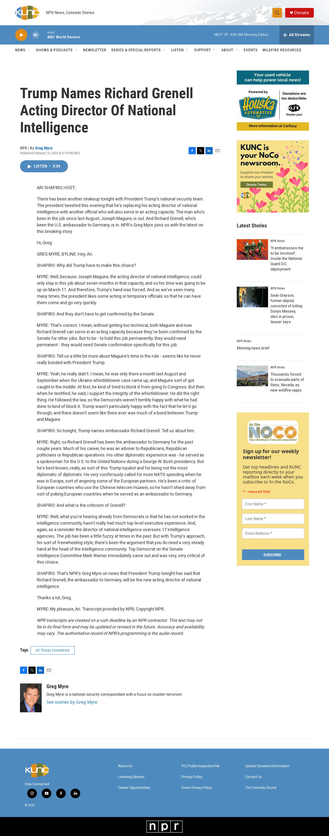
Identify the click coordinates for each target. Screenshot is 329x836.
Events (251, 50)
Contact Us (253, 777)
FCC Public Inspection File (201, 766)
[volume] (36, 35)
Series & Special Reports (136, 50)
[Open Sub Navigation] (29, 50)
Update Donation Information (267, 766)
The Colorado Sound (260, 788)
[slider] (43, 34)
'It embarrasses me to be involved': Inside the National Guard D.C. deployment (286, 258)
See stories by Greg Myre (71, 702)
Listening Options (131, 777)
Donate (301, 12)
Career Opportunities (134, 788)
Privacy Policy (192, 777)
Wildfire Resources (282, 50)
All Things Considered (53, 650)
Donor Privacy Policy (197, 788)
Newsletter (94, 50)
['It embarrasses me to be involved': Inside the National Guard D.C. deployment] (252, 249)
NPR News (277, 241)
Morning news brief (253, 348)
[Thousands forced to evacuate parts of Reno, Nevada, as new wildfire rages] (252, 376)
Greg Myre (44, 148)
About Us (125, 766)
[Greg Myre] (31, 697)
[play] (21, 35)
